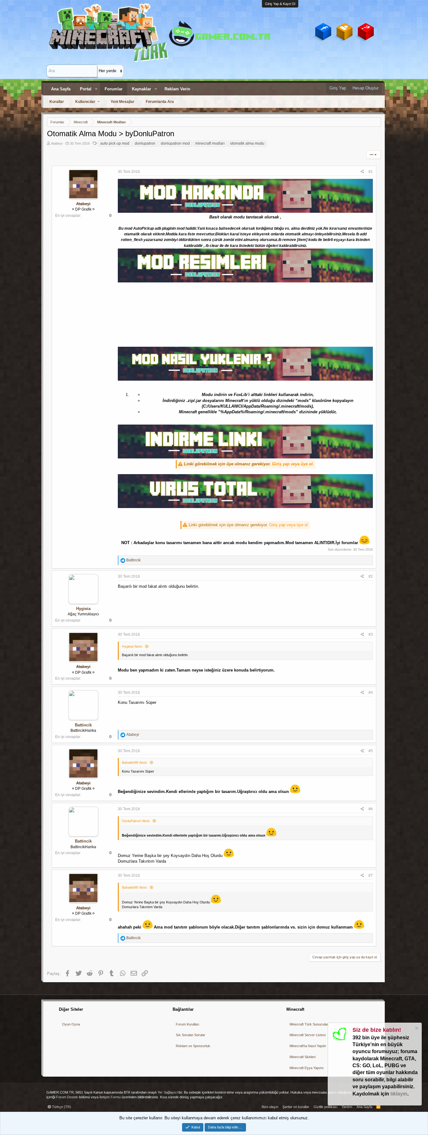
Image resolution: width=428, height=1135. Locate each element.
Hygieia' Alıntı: (132, 646)
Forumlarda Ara (160, 101)
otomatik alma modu (247, 143)
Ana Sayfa (60, 89)
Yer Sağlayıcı (168, 1092)
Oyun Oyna (71, 1024)
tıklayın (398, 1093)
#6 (370, 809)
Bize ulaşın (270, 1107)
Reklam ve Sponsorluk (193, 1046)
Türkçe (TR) (61, 1107)
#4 (370, 692)
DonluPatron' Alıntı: (136, 821)
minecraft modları (210, 143)
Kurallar (57, 101)
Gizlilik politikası (325, 1107)
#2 (370, 576)
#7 (370, 875)
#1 (370, 171)
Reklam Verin (177, 89)
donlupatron (145, 143)
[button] (96, 89)
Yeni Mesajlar (122, 101)
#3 (370, 634)
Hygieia (83, 608)
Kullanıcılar (85, 101)
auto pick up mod (114, 143)
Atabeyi (56, 143)
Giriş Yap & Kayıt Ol (280, 4)
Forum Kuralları (187, 1024)
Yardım (347, 1107)
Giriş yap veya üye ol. (293, 464)
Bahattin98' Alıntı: (135, 762)
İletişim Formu (110, 1097)
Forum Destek (67, 1097)
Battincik (83, 725)
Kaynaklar (141, 89)
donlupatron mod (175, 143)
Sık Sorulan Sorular (190, 1035)
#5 (370, 751)
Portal (85, 89)
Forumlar (114, 89)
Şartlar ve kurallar (295, 1107)
